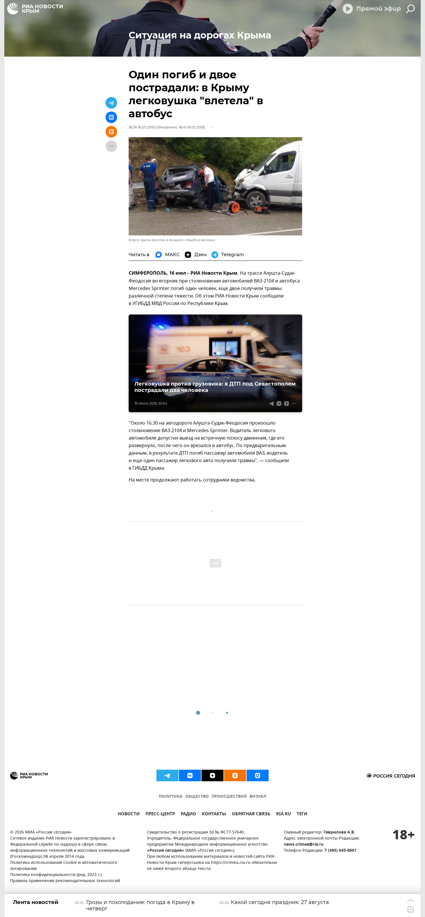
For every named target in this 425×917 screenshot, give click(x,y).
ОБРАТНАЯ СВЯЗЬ (251, 814)
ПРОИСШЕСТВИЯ (229, 796)
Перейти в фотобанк (200, 240)
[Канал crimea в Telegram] (167, 775)
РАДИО (188, 814)
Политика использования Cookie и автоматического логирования (63, 866)
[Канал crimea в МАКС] (258, 775)
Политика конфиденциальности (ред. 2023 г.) (55, 875)
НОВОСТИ (129, 814)
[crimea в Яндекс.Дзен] (212, 775)
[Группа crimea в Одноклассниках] (235, 775)
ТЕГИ (302, 814)
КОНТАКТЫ (214, 814)
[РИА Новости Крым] (35, 8)
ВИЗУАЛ (258, 796)
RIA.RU (283, 814)
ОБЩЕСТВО (197, 796)
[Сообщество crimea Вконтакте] (190, 775)
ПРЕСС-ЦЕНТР (160, 814)
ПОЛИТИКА (170, 796)
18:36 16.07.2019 (141, 127)
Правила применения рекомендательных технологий (65, 881)
